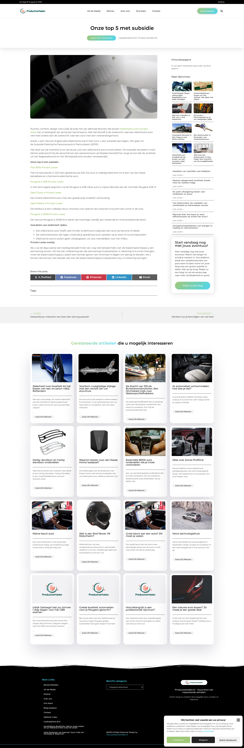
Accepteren (178, 740)
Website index (50, 717)
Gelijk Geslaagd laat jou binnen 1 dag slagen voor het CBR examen (52, 610)
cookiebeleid (207, 731)
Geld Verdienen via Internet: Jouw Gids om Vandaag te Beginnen (64, 733)
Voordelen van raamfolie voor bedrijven (191, 171)
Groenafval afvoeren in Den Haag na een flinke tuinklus (181, 137)
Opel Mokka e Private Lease (46, 203)
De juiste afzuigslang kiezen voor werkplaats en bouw (189, 193)
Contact (156, 11)
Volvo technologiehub (186, 533)
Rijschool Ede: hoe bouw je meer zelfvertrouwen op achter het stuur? (190, 215)
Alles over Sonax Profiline (187, 460)
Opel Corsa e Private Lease (45, 192)
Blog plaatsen (50, 708)
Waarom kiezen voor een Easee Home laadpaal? (98, 461)
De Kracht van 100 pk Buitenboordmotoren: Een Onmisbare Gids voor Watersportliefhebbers (142, 390)
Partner (110, 11)
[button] (238, 720)
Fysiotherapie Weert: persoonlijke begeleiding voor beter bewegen (181, 96)
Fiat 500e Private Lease (44, 167)
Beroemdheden (51, 685)
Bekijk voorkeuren (228, 740)
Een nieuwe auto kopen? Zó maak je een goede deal (189, 608)
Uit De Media (93, 11)
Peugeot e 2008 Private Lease (47, 214)
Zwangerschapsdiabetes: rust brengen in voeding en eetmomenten (192, 227)
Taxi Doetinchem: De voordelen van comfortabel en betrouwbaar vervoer (190, 204)
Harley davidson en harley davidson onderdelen (49, 461)
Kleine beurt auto (43, 533)
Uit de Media (50, 689)
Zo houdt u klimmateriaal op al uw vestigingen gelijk (203, 117)
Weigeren (203, 740)
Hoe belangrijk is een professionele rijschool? (140, 608)
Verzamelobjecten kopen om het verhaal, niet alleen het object (203, 96)
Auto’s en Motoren (101, 37)
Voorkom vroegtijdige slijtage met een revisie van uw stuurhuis (97, 388)
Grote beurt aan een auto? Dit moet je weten (144, 534)
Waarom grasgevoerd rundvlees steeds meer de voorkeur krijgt (191, 181)
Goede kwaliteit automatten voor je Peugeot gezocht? (96, 608)
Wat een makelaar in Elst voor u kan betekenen (181, 117)
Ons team (141, 11)
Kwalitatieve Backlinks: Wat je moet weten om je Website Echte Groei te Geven (64, 727)
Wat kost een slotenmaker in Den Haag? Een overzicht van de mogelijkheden (203, 158)
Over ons (125, 11)
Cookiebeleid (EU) (52, 722)
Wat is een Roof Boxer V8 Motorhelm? (94, 534)
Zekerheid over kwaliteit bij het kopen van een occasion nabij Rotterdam (179, 159)
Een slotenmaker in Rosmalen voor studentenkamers (202, 137)
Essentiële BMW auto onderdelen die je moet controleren (140, 462)
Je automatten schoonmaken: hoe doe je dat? (190, 387)
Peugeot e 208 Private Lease (47, 181)
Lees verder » (178, 175)
